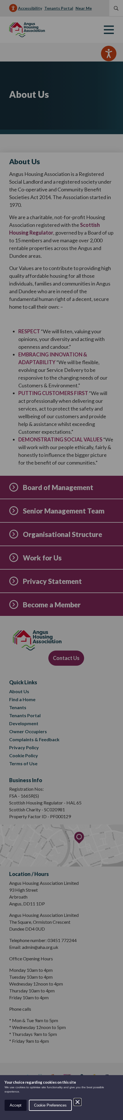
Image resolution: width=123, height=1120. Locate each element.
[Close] (77, 1102)
